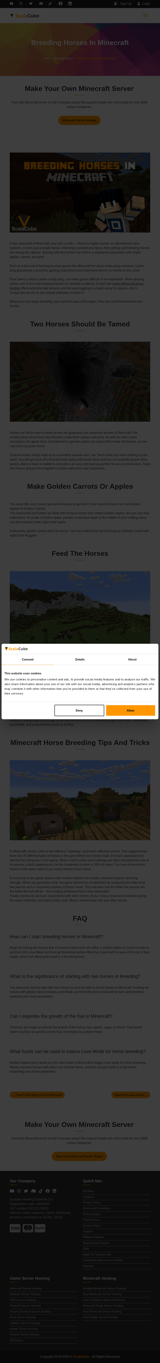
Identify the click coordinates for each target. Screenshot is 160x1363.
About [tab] (132, 659)
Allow (130, 710)
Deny (79, 710)
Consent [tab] (28, 659)
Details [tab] (80, 659)
